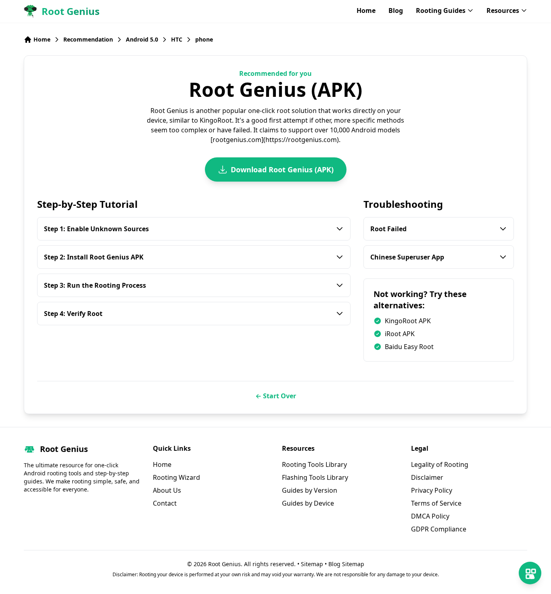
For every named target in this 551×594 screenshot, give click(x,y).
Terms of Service (436, 503)
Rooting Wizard (176, 477)
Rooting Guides (440, 10)
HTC (176, 39)
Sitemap (312, 564)
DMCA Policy (430, 516)
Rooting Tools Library (314, 464)
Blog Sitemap (346, 564)
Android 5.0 (142, 39)
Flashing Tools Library (315, 477)
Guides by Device (308, 503)
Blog (395, 10)
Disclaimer (427, 477)
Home (366, 10)
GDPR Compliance (438, 529)
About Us (167, 490)
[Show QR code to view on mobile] (530, 573)
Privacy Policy (431, 490)
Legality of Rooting (439, 464)
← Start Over (275, 395)
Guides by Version (309, 490)
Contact (165, 503)
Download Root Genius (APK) (282, 169)
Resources (502, 10)
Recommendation (88, 39)
